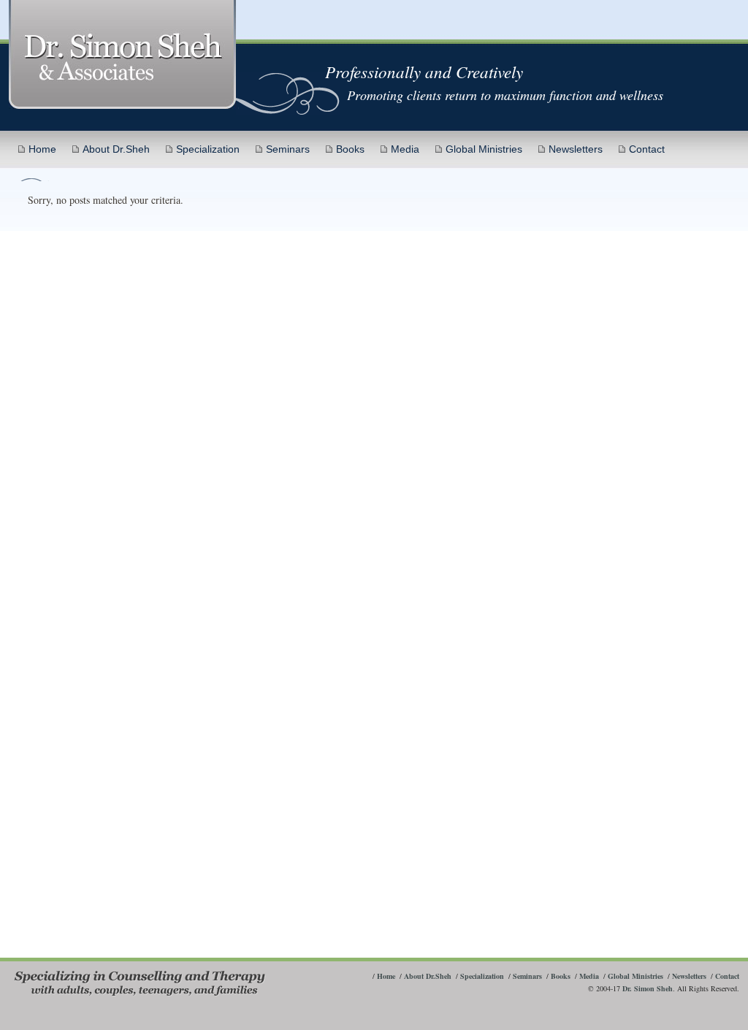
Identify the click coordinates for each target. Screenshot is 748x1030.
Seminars (288, 149)
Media (405, 149)
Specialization (208, 149)
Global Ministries (484, 149)
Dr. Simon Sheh (647, 988)
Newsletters (576, 149)
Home (42, 149)
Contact (647, 149)
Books (350, 149)
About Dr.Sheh (116, 149)
